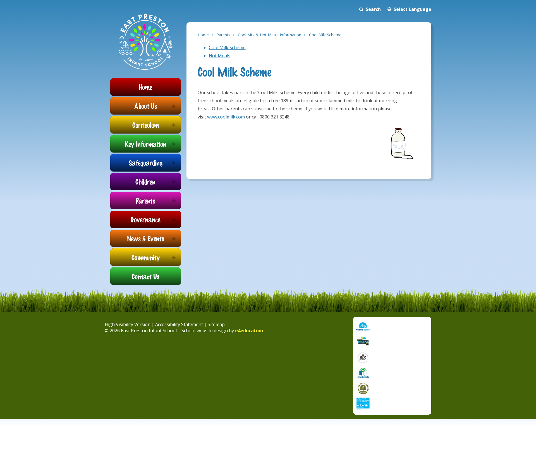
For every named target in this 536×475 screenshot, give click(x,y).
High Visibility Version (127, 324)
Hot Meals (219, 56)
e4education (249, 330)
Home (203, 34)
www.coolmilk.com (226, 117)
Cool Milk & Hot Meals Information (269, 34)
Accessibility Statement (179, 324)
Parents (223, 34)
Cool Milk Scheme (325, 34)
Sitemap (216, 324)
